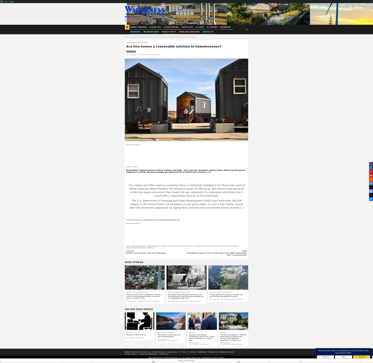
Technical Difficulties (136, 335)
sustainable (131, 247)
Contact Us (208, 32)
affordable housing (138, 246)
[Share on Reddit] (371, 180)
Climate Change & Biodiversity (137, 42)
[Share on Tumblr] (371, 164)
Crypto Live (187, 27)
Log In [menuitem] (6, 1)
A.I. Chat (200, 27)
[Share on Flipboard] (371, 176)
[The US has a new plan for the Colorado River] (171, 321)
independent (198, 246)
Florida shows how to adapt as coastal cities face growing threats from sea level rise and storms (143, 296)
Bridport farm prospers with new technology (146, 252)
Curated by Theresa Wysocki (150, 54)
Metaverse (135, 32)
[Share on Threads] (371, 195)
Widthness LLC (135, 16)
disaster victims (167, 246)
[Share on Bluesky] (371, 199)
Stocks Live (155, 27)
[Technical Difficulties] (139, 321)
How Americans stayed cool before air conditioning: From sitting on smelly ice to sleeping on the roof (185, 296)
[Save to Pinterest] (371, 172)
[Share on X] (371, 187)
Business (129, 332)
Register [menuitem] (11, 1)
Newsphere (207, 357)
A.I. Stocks (212, 27)
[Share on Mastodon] (371, 191)
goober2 (141, 338)
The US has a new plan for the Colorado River (169, 335)
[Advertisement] (140, 155)
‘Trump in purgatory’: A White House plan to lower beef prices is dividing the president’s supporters (233, 337)
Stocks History (171, 27)
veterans (150, 247)
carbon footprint (153, 246)
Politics (191, 332)
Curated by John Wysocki (168, 340)
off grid (208, 246)
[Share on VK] (371, 183)
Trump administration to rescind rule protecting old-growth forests (226, 295)
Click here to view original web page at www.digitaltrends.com (153, 220)
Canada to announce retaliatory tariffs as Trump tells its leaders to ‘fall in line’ (201, 337)
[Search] (247, 29)
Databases (225, 27)
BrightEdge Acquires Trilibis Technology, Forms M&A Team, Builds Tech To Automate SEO (217, 253)
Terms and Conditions (189, 32)
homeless (189, 246)
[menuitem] (1, 1)
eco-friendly (179, 246)
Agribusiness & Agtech (166, 332)
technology (141, 247)
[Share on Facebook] (371, 168)
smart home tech (231, 246)
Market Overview (138, 27)
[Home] (127, 27)
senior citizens (218, 246)
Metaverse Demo (151, 32)
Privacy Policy (169, 32)
